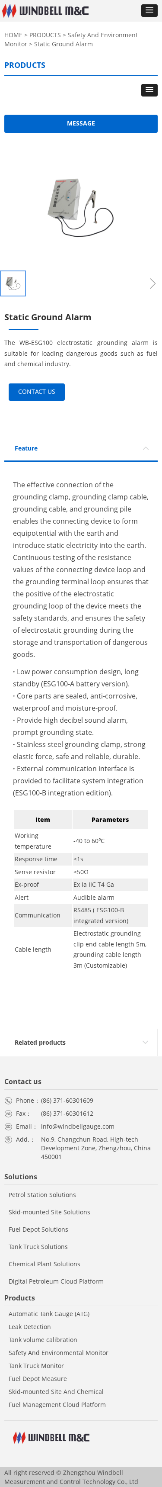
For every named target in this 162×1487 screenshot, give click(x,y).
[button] (149, 10)
